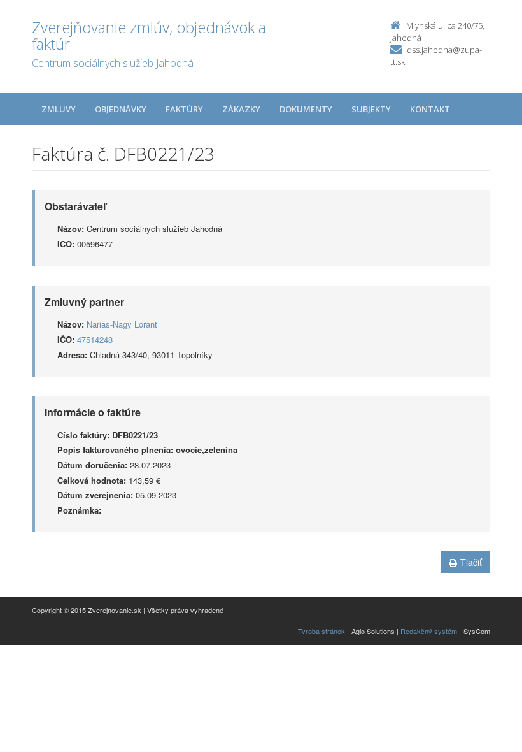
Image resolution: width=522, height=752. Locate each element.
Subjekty (371, 109)
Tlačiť (471, 562)
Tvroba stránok (321, 631)
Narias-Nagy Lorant (122, 324)
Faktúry (184, 109)
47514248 (95, 339)
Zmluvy (58, 109)
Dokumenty (305, 109)
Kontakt (430, 109)
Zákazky (241, 109)
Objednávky (120, 109)
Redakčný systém (428, 631)
